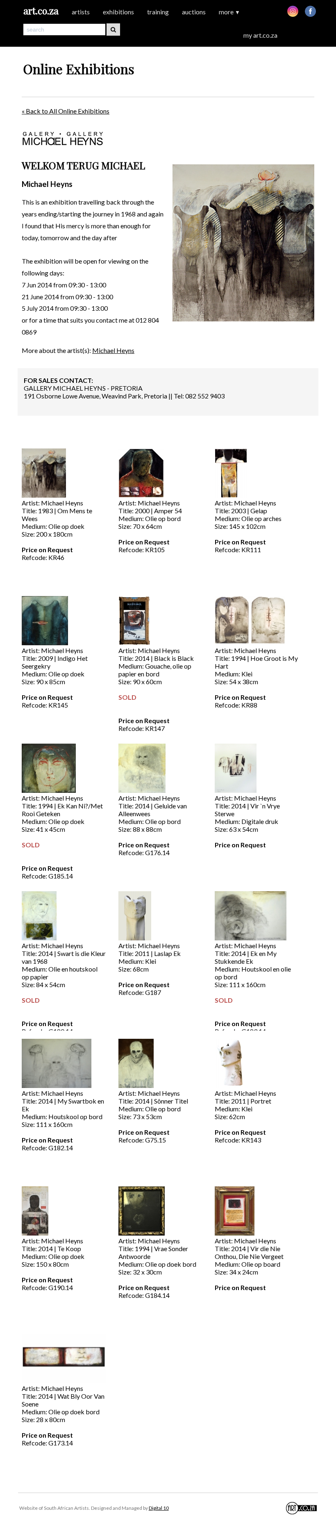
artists (81, 12)
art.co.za (41, 10)
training (158, 12)
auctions (194, 12)
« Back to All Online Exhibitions (65, 111)
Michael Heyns (113, 350)
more (229, 12)
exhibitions (118, 12)
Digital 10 (159, 1508)
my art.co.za (260, 35)
